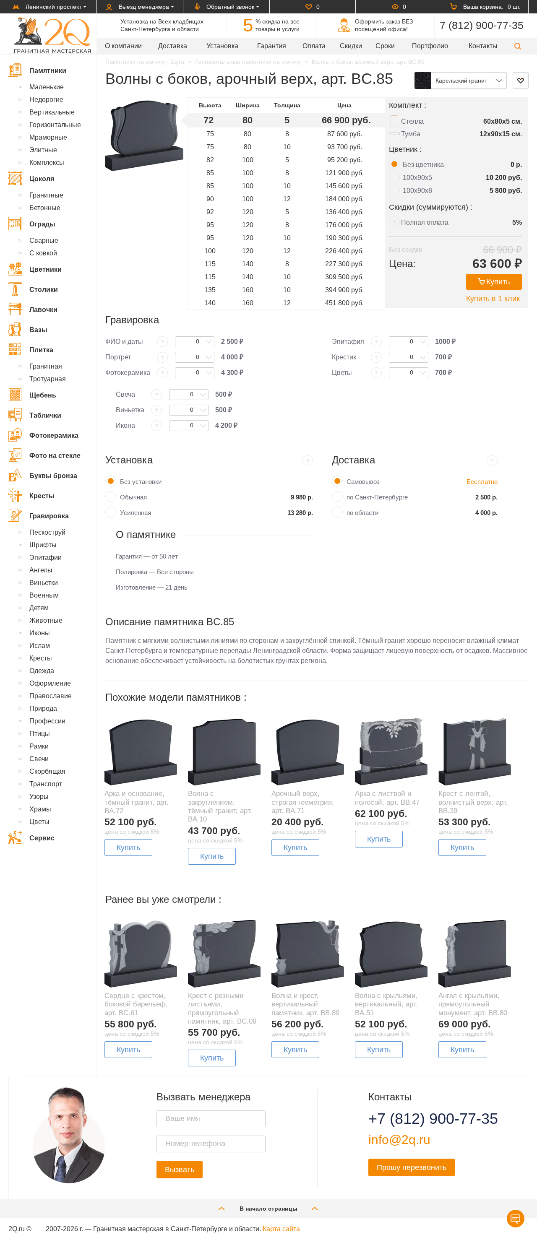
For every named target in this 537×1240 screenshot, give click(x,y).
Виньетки (43, 582)
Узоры (39, 796)
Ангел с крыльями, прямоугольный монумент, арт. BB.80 (472, 1004)
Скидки (351, 45)
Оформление (50, 683)
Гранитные (46, 195)
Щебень (42, 395)
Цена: (402, 263)
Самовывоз (363, 481)
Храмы (40, 809)
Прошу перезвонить (411, 1167)
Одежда (41, 670)
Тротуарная (47, 378)
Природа (43, 708)
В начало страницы (268, 1208)
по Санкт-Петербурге (377, 497)
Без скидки (405, 249)
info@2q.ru (399, 1139)
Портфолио (430, 45)
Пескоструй (47, 532)
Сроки (385, 45)
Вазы (38, 329)
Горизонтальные (55, 124)
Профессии (47, 721)
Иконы (39, 633)
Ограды (42, 224)
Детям (39, 607)
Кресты (42, 495)
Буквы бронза (53, 475)
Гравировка (49, 516)
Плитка (41, 350)
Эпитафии (45, 557)
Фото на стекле (55, 455)
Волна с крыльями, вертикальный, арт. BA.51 (386, 1004)
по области (362, 512)
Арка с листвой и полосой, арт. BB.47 (387, 798)
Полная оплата (424, 222)
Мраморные (48, 137)
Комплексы (46, 162)
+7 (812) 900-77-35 (422, 1118)
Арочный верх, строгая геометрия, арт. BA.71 (302, 802)
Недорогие (46, 99)
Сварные (43, 240)
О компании (123, 45)
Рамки (39, 746)
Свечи (39, 758)
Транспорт (45, 784)
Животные (46, 620)
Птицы (39, 733)
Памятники (47, 70)
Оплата (314, 45)
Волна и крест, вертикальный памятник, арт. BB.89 (305, 1004)
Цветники (45, 269)
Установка (222, 45)
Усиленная (135, 512)
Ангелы (40, 570)
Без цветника (423, 164)
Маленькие (46, 87)
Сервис (42, 838)
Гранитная (45, 366)
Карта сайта (281, 1228)
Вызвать (179, 1169)
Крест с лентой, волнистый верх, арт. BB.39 (473, 802)
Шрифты (43, 545)
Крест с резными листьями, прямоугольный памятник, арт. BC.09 (222, 1008)
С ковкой (43, 253)
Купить (498, 282)
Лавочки (43, 309)
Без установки (141, 481)
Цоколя (41, 178)
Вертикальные (52, 112)
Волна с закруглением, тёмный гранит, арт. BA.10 (220, 806)
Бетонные (44, 207)
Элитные (43, 149)
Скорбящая (47, 771)
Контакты (483, 45)
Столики (43, 289)
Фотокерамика (53, 435)
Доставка (172, 45)
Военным (44, 595)
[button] (518, 46)
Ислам (39, 645)
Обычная (133, 497)
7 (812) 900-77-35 (482, 25)
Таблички (45, 415)
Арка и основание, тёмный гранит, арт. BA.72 (136, 802)
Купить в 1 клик (493, 298)
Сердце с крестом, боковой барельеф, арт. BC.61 (136, 1004)
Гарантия (271, 45)
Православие (50, 695)
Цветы (39, 821)
